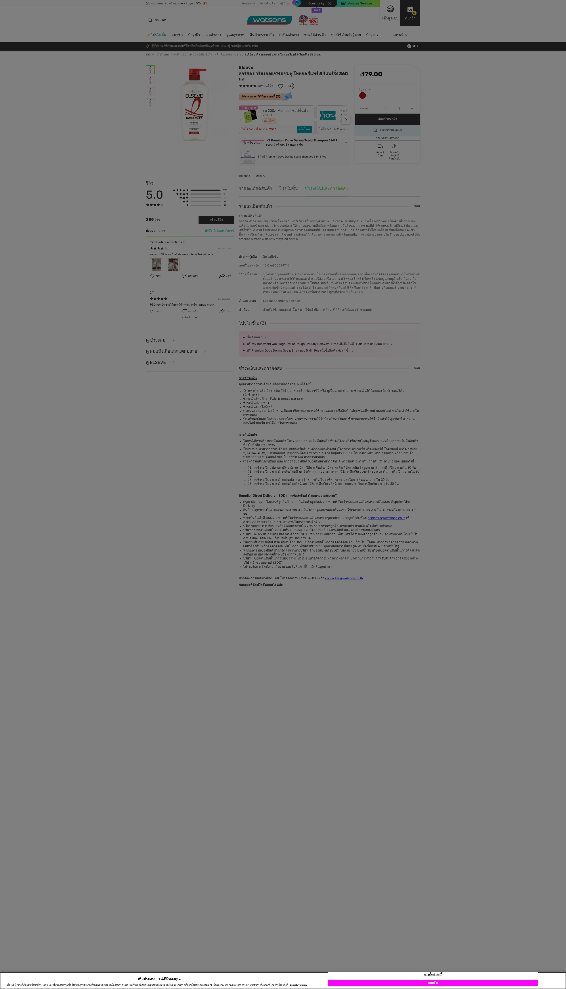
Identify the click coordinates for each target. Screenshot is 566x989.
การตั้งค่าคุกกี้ (433, 974)
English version (298, 985)
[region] (283, 980)
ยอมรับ (433, 983)
